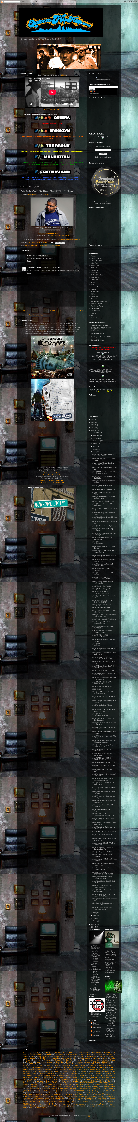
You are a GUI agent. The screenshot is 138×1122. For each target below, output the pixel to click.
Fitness (50, 1067)
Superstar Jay (42, 1100)
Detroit (41, 1065)
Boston (25, 1058)
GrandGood (94, 280)
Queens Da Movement (46, 1091)
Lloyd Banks (66, 1081)
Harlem (74, 1071)
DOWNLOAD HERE (52, 233)
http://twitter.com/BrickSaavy (60, 235)
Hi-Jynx (95, 987)
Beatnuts (25, 1056)
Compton (97, 1060)
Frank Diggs (91, 1067)
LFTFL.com (45, 194)
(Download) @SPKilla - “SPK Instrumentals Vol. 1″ (101, 622)
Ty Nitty (100, 1101)
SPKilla (63, 75)
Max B (109, 1081)
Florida (58, 1067)
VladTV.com (101, 1104)
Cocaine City (59, 1060)
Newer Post (25, 311)
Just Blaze (84, 1077)
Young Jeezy (104, 1106)
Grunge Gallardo (95, 978)
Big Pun (72, 1056)
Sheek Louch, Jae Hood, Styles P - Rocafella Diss (110, 1013)
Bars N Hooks (98, 1054)
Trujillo (95, 945)
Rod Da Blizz (79, 1094)
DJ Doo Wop (106, 1062)
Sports (80, 1098)
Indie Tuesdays (85, 1073)
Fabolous (25, 1067)
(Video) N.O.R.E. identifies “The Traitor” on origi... (102, 683)
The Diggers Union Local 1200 (101, 337)
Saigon (53, 1096)
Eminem (109, 1065)
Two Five (94, 1101)
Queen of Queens (108, 1088)
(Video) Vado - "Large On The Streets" (104, 619)
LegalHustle (98, 1079)
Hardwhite (66, 1071)
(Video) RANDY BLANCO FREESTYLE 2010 (100, 636)
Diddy (48, 1065)
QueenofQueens (97, 1028)
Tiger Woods (90, 1100)
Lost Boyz (76, 1081)
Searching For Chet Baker (99, 301)
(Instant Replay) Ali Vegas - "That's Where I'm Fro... (103, 819)
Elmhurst (101, 1065)
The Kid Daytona (95, 989)
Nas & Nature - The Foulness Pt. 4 (111, 1009)
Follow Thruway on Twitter (52, 109)
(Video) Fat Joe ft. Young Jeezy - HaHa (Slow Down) (102, 908)
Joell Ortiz (37, 1077)
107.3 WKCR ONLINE (98, 334)
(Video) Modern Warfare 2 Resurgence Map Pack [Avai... (104, 497)
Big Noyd (64, 1056)
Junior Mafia (73, 1077)
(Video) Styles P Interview (103, 203)
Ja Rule (39, 1075)
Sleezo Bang (50, 1098)
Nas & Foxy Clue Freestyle (110, 1022)
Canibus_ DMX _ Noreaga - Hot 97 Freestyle (110, 996)
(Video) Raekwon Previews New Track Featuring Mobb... (104, 534)
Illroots (93, 284)
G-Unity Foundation (60, 1069)
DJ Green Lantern (47, 1064)
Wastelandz (34, 1106)
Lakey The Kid (53, 1079)
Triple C (46, 1101)
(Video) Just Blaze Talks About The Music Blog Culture (103, 692)
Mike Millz (95, 960)
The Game (54, 1100)
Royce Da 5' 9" (110, 1094)
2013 (93, 422)
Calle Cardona (85, 1058)
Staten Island (102, 1098)
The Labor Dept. (96, 308)
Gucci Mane (38, 1071)
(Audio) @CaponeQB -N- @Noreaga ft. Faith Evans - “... (104, 775)
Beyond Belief (95, 982)
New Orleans (80, 1085)
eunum (29, 255)
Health (92, 1071)
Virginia (57, 245)
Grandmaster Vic (27, 1071)
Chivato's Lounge (96, 258)
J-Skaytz (95, 958)
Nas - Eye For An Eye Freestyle (110, 1029)
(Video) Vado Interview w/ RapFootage (104, 526)
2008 (93, 927)
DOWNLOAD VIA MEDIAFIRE (52, 482)
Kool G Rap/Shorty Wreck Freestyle (111, 1035)
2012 (93, 425)
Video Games (65, 1104)
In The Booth (61, 1073)
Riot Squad (68, 1094)
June (94, 449)
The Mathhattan (95, 311)
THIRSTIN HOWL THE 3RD (95, 980)
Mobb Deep (102, 1083)
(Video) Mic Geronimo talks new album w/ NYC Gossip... (104, 678)
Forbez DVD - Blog (97, 340)
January (95, 921)
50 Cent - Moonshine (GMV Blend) (110, 959)
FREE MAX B (96, 689)
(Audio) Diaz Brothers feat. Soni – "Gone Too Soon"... (102, 886)
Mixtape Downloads (85, 1083)
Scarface (61, 1096)
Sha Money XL (83, 1096)
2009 (93, 924)
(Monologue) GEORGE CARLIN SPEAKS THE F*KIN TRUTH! (102, 873)
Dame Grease (103, 1064)
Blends (111, 1056)
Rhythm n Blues (28, 1094)
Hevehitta (108, 1071)
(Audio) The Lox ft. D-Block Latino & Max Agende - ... (103, 797)
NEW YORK (51, 1085)
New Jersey (68, 1085)
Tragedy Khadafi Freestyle (111, 1026)
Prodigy (96, 1086)
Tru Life (53, 1101)
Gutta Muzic (48, 1071)
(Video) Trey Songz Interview (103, 202)
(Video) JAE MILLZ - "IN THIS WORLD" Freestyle (101, 759)
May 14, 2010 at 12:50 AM (52, 267)
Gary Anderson (96, 1024)
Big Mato (56, 1056)
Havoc (84, 1071)
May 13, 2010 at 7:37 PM (40, 255)
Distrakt (95, 971)
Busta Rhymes (66, 1058)
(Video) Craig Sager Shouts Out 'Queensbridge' (102, 538)
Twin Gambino (83, 1101)
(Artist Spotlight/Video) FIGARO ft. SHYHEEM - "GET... (103, 455)
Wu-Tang (65, 1106)
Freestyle (102, 1067)
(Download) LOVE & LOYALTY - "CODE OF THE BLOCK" (102, 578)
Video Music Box (79, 1104)
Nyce (46, 1086)
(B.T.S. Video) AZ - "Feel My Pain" (103, 501)
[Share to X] (60, 243)
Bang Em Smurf (85, 1054)
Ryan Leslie (38, 1096)
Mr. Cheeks (34, 1085)
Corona (29, 1062)
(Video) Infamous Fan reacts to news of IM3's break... (103, 542)
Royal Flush (99, 1094)
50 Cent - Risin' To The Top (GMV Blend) (110, 964)
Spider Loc (72, 1098)
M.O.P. (85, 1081)
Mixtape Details (69, 1083)
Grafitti (111, 1069)
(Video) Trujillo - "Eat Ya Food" (101, 605)
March (95, 915)
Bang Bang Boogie (71, 1054)
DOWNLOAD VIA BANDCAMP (52, 480)
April (94, 913)
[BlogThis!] (58, 243)
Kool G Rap (33, 1079)
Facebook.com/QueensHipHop (52, 475)
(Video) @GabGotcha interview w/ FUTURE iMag (103, 627)
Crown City (59, 1062)
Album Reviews (96, 1052)
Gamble (95, 986)
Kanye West (94, 1077)
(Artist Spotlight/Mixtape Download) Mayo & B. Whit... (103, 464)
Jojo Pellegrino (48, 1077)
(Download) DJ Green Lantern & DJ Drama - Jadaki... (103, 904)
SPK (46, 1096)
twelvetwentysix (33, 194)
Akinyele (57, 1052)
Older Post (79, 311)
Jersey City (99, 1075)
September (96, 441)
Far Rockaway (37, 1067)
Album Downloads (84, 1052)
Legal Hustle (94, 287)
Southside (60, 1098)
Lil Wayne (30, 1081)
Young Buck (83, 1106)
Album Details (68, 1052)
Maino (102, 1081)
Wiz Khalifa (44, 1106)
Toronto (25, 1101)
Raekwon (29, 1093)
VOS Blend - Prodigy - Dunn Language (109, 968)
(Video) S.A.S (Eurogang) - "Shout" (103, 670)
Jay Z (90, 1075)
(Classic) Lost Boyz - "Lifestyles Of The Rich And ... (103, 754)
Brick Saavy (43, 245)
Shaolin (110, 1096)
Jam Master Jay (71, 1075)
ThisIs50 (93, 313)
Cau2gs (113, 1058)
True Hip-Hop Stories (63, 1101)
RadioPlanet (94, 296)
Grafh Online (95, 277)
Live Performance (51, 1081)
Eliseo (95, 963)
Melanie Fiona (95, 948)
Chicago (28, 1060)
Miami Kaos (45, 1083)
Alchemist (107, 1052)
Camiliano (96, 1058)
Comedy (79, 1060)
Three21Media (78, 1100)
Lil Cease (108, 1079)
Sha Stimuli (93, 1096)
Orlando (53, 1086)
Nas (59, 1085)
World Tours (55, 1106)
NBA (43, 1084)
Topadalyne (109, 1100)
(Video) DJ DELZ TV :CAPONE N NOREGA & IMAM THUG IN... (102, 658)
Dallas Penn (94, 263)
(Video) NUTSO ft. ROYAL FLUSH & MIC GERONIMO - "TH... (103, 710)
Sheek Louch (27, 1098)
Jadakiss (61, 1075)
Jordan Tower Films (61, 1077)
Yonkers (73, 1106)
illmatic (32, 1107)
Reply (29, 261)
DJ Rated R (69, 1064)
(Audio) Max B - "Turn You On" (102, 586)
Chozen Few (95, 965)
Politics (87, 1086)
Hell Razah (99, 1071)
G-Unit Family (95, 272)
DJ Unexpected (81, 1064)
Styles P (112, 1098)
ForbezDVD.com (78, 1067)
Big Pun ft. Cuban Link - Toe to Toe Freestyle (110, 1018)
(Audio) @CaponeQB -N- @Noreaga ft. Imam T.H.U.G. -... (104, 801)
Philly (60, 1086)
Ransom (51, 1093)
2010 (93, 430)
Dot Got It (94, 268)
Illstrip (95, 976)
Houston (42, 1073)
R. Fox (95, 950)
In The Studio (73, 1073)
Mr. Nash (95, 952)
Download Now (103, 361)
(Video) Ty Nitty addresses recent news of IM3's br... (102, 582)
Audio (37, 245)
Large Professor (65, 1079)
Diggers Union (95, 265)
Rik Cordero (57, 1094)
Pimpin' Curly (69, 1086)
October (95, 438)
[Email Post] (52, 242)
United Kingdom (28, 1104)
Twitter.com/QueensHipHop (52, 473)
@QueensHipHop (103, 136)
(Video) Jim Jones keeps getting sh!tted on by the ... (102, 745)
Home (52, 311)
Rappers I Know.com (95, 967)
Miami (36, 1083)
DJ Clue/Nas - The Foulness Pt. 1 (111, 1006)
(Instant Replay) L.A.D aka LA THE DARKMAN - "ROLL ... (103, 551)
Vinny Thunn (90, 1104)
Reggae (103, 1093)
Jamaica (82, 1075)
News (88, 1085)
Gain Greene (83, 1069)
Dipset (56, 1065)
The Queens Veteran (34, 267)
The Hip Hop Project (97, 306)
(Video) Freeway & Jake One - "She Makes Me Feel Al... (103, 895)
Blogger (88, 1116)
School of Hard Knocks (71, 1096)
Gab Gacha (72, 1069)
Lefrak (87, 1079)
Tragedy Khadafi (35, 1101)
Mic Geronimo (57, 1083)
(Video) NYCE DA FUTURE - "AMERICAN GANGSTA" (101, 592)
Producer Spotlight (109, 1086)
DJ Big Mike (78, 1062)
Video (50, 1103)
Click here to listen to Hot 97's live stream (95, 1014)
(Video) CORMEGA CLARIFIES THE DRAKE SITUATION (103, 472)
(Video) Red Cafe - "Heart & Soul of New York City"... (103, 890)
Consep (105, 1060)
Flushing (66, 1067)
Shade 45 (102, 1096)
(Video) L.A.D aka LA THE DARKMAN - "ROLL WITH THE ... (104, 615)
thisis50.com (40, 1107)
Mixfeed (93, 289)
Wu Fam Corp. (95, 318)
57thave (93, 256)
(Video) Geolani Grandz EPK (101, 607)
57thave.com (47, 1052)
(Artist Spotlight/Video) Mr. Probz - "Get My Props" (103, 864)
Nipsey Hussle (95, 947)
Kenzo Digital (105, 1077)
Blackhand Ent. (91, 1056)
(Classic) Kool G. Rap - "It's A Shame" (104, 831)
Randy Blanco (40, 1093)
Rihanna (48, 1094)
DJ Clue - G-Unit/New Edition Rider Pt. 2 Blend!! (110, 952)
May (94, 452)
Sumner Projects (30, 1100)
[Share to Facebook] (62, 243)
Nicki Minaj (98, 1085)
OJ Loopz (51, 245)
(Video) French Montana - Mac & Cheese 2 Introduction (102, 779)
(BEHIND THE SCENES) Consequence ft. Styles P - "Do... (103, 814)
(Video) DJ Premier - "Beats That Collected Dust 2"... (102, 848)
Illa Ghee (51, 1073)
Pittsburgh (79, 1086)
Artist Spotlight (30, 245)
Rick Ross (39, 1094)
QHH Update (96, 1088)
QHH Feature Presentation (68, 1088)
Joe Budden (26, 1077)
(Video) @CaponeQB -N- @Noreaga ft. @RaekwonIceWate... (104, 741)
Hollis (34, 1073)
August (95, 443)
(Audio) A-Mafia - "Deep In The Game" (104, 589)
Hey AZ (93, 282)
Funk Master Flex (36, 1069)
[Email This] (56, 243)
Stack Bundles (89, 1098)
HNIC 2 (57, 1071)
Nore (24, 1086)
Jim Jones (109, 1075)
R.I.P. (113, 1091)
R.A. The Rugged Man (96, 1091)
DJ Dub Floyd (34, 1064)
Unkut (92, 315)
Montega (95, 973)
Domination (92, 1065)
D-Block (68, 1062)
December (96, 433)
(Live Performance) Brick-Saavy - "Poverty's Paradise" (102, 631)
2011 (93, 428)
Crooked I (50, 1062)
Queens (27, 1090)
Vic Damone (40, 1104)
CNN (75, 1058)
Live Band (40, 1081)
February (96, 918)
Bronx (32, 1058)
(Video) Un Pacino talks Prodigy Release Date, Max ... (102, 877)
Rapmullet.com (61, 1093)
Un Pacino (109, 1101)
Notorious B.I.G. (36, 1086)
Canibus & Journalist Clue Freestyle (110, 1002)
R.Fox (107, 1091)
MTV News (93, 1081)
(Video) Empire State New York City (103, 489)
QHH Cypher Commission (50, 1088)
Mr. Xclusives (95, 291)
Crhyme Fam (41, 1062)
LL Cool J (43, 1079)
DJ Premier (59, 1064)
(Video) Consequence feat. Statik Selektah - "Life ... (102, 565)
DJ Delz (87, 1062)
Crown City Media (96, 261)
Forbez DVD (94, 270)
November (96, 435)
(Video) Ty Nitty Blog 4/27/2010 (102, 852)
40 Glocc (25, 1052)
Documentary (66, 1065)
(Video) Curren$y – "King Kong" (102, 686)
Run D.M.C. (28, 1096)
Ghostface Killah (95, 1069)
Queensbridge (78, 1091)
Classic (47, 1060)
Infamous (97, 1073)
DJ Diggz (96, 1062)
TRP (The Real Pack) (95, 956)
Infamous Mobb (110, 1073)
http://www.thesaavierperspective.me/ (68, 239)
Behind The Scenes (43, 1056)
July (94, 446)
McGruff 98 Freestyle (110, 1032)
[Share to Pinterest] (64, 243)
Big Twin (80, 1056)
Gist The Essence (95, 969)
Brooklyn (43, 1058)
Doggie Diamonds (79, 1065)
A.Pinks (95, 961)
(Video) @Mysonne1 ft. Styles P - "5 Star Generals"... (103, 719)
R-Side (95, 953)
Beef (32, 1056)
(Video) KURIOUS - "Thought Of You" (104, 762)
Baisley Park (59, 1054)
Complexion (95, 990)
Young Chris (93, 1106)
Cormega (112, 1060)
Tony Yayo (99, 1100)
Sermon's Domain (96, 303)
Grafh (104, 1069)
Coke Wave (69, 1060)
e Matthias (96, 1035)
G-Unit (47, 1069)
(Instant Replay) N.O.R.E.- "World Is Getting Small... (103, 844)
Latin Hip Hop (78, 1079)
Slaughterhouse (38, 1098)
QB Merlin (94, 294)
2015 (93, 419)
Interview (29, 1075)
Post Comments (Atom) (36, 315)
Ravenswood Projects (75, 1093)
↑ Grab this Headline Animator (103, 79)
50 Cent (35, 1052)
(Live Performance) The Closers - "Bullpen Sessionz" (102, 868)
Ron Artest (94, 299)
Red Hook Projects (91, 1093)
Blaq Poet (102, 1056)
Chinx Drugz (37, 1060)
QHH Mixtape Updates (85, 1088)
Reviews (110, 1093)
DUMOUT (92, 1064)
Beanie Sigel (109, 1054)
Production (29, 1088)
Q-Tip (37, 1088)
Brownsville (55, 1058)
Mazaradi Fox (27, 1083)
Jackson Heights (50, 1075)
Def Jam (32, 1065)
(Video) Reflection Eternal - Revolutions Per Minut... (100, 714)
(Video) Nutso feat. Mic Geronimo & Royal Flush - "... (103, 828)
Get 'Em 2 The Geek (97, 275)
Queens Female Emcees (63, 1091)
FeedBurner (107, 157)
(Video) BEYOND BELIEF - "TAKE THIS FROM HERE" (103, 601)
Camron (104, 1058)
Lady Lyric (95, 974)
